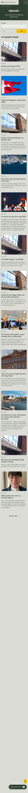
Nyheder (9, 6)
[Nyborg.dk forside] (8, 2)
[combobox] (14, 26)
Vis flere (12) (13, 516)
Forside (3, 6)
